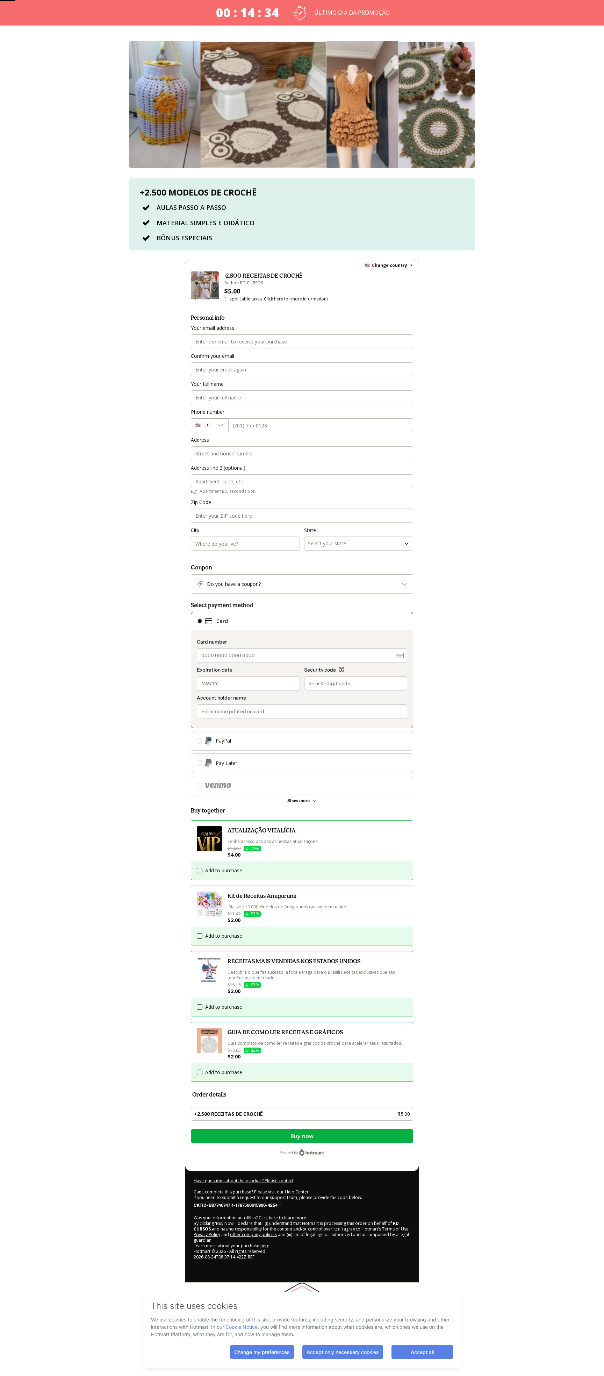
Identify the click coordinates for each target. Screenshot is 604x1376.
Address (200, 440)
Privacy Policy (207, 1234)
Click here (273, 299)
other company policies (253, 1234)
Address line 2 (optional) (218, 467)
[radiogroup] (302, 703)
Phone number (207, 412)
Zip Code (201, 502)
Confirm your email (212, 356)
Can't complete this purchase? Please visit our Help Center (251, 1192)
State (310, 530)
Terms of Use (395, 1229)
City (195, 530)
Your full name (207, 384)
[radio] (199, 621)
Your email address (212, 328)
